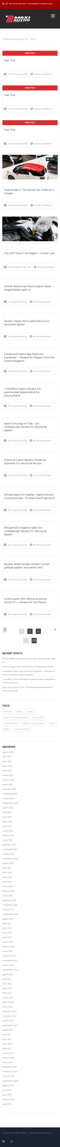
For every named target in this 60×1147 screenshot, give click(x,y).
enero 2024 (7, 895)
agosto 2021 (8, 1029)
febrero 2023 (8, 946)
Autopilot (8, 711)
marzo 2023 (7, 942)
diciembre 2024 (9, 844)
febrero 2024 (8, 891)
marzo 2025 (7, 830)
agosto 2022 (8, 974)
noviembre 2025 (9, 793)
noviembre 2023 (9, 904)
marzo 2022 (7, 997)
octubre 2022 (8, 965)
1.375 (34, 640)
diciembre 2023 (9, 900)
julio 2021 (6, 1034)
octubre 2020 (8, 1076)
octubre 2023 (8, 909)
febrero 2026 (8, 779)
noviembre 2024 (9, 849)
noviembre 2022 (9, 960)
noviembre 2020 (9, 1071)
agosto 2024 (8, 863)
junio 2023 (7, 928)
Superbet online (21, 729)
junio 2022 (7, 983)
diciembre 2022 (9, 955)
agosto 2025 (8, 807)
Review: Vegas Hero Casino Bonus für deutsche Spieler (28, 666)
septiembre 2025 (10, 803)
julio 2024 (6, 867)
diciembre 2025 (9, 789)
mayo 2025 (7, 821)
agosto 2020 (8, 1085)
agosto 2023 (8, 918)
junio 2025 (7, 816)
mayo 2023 (7, 932)
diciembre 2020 (9, 1067)
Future (30, 711)
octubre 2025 (8, 798)
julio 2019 (6, 1104)
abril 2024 (6, 881)
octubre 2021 (8, 1020)
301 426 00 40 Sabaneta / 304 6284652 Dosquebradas (28, 3)
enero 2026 (7, 784)
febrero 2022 (8, 1002)
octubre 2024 (8, 854)
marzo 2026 (7, 775)
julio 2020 (6, 1090)
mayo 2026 (7, 766)
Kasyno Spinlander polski (16, 717)
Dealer (19, 711)
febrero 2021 (8, 1057)
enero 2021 (7, 1062)
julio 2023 (6, 923)
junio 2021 (7, 1039)
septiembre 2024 (10, 858)
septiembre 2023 (10, 914)
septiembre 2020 (10, 1080)
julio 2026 (6, 756)
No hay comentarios (43, 74)
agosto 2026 (8, 752)
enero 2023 (7, 951)
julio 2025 (6, 812)
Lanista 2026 (37, 717)
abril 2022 (6, 992)
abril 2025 (6, 826)
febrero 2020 (8, 1099)
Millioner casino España (34, 723)
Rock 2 (7, 729)
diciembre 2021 (9, 1011)
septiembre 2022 (10, 969)
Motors (52, 723)
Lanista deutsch (11, 723)
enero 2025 (7, 840)
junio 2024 (7, 872)
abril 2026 (6, 770)
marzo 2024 (7, 886)
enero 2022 (7, 1006)
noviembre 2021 (9, 1016)
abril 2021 (6, 1048)
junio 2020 (7, 1094)
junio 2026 (7, 761)
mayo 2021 (7, 1043)
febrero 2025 (8, 835)
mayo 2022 (7, 988)
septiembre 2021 (10, 1025)
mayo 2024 (7, 877)
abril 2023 (6, 937)
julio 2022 (6, 979)
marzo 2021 (7, 1053)
